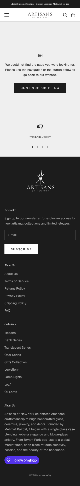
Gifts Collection (15, 362)
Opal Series (12, 355)
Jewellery (11, 370)
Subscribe (21, 249)
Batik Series (13, 340)
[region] (40, 131)
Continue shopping (40, 88)
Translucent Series (17, 347)
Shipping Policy (15, 303)
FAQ (7, 310)
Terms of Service (16, 281)
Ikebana (10, 333)
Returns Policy (14, 288)
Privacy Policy (14, 296)
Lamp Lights (13, 377)
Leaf (7, 384)
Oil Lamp (10, 392)
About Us (11, 274)
